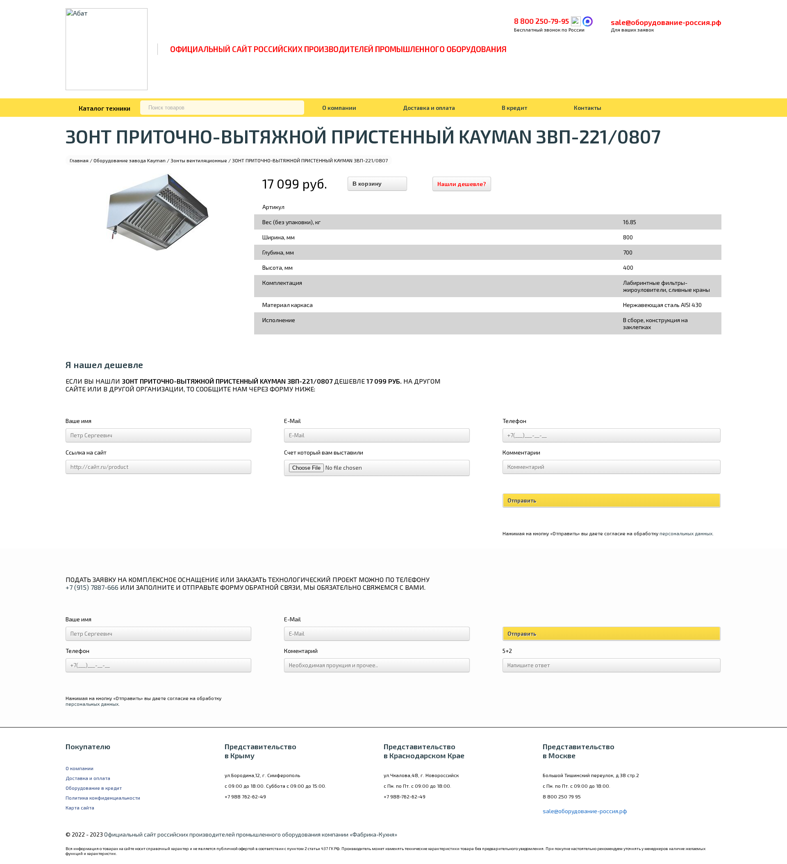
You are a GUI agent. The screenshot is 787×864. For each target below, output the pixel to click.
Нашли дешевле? (461, 183)
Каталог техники (104, 108)
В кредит (514, 107)
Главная (79, 160)
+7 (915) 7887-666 (92, 587)
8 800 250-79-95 (541, 20)
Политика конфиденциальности (103, 797)
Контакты (587, 107)
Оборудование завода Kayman (129, 160)
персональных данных (686, 533)
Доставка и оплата (429, 107)
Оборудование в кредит (94, 788)
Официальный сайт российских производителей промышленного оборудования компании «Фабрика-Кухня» (250, 834)
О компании (339, 107)
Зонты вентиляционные (199, 160)
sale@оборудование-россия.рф (666, 22)
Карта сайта (80, 807)
